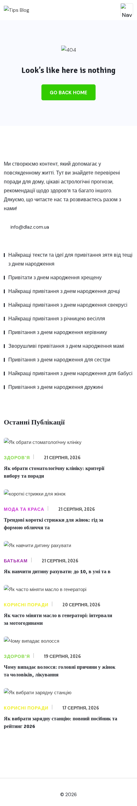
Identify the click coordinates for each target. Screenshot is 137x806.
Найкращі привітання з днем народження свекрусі (67, 305)
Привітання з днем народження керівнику (57, 332)
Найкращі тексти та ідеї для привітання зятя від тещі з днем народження (70, 259)
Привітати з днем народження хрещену (55, 277)
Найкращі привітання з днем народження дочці (64, 291)
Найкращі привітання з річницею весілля (56, 318)
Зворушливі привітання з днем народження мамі (66, 346)
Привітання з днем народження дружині (55, 387)
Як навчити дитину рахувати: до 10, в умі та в (57, 571)
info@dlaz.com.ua (29, 227)
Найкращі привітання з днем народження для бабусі (70, 373)
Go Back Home (68, 92)
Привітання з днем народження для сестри (59, 359)
